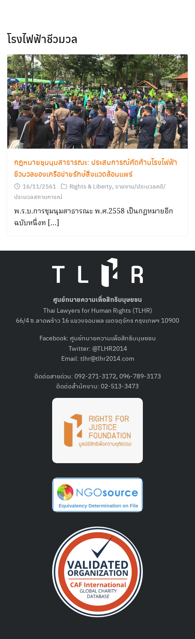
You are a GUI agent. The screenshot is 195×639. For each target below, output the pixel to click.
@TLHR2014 (109, 348)
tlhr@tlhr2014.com (107, 358)
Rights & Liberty (90, 186)
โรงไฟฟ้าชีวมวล (42, 38)
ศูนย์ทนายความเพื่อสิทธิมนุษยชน (113, 337)
